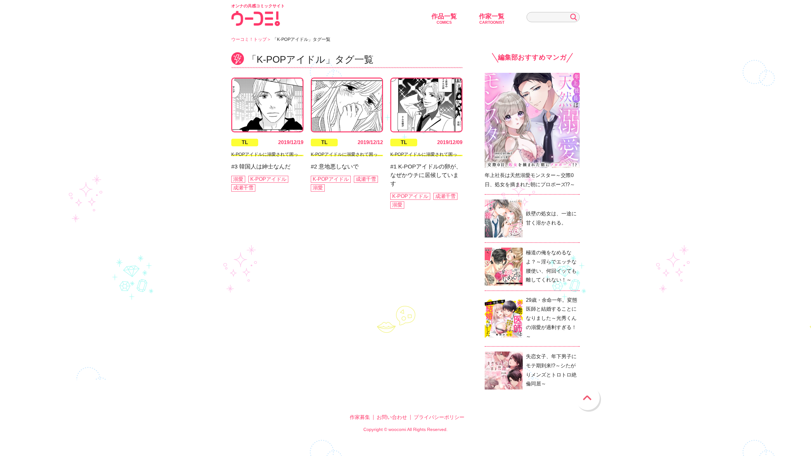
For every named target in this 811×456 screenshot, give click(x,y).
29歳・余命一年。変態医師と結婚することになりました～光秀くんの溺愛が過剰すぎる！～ (551, 318)
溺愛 (238, 179)
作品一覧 (444, 19)
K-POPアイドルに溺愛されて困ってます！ (273, 154)
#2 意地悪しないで (335, 166)
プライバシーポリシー (439, 417)
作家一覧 (491, 19)
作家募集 (360, 417)
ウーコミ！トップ (249, 39)
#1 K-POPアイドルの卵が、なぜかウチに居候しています (426, 175)
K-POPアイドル (268, 179)
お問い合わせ (392, 417)
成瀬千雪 (243, 187)
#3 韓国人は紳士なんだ (261, 166)
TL (245, 142)
